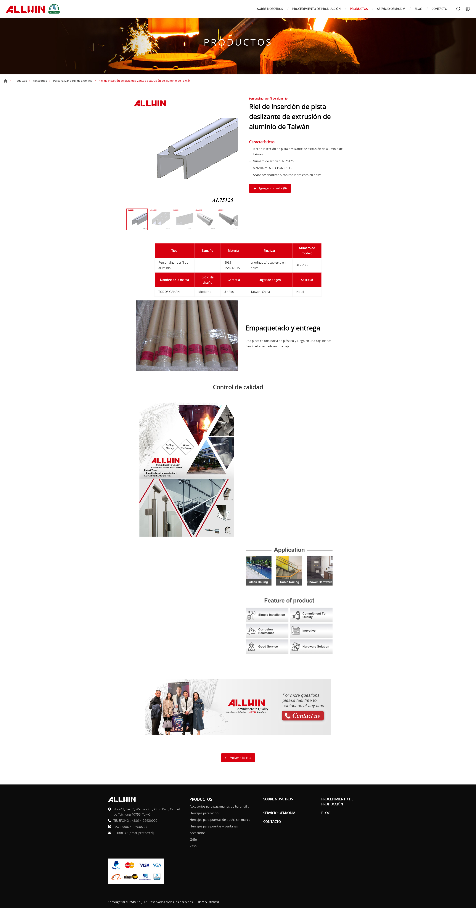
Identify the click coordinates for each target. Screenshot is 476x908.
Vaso (193, 846)
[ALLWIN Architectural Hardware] (33, 9)
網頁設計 (214, 902)
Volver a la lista (240, 758)
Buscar (458, 9)
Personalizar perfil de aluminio (72, 80)
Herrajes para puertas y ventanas (214, 826)
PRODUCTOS (359, 9)
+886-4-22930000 (144, 820)
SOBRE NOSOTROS (270, 9)
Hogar (5, 81)
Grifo (193, 839)
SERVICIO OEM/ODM (391, 9)
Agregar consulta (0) (272, 188)
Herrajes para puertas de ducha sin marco (220, 819)
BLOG (418, 9)
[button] (235, 220)
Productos (20, 80)
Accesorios (40, 80)
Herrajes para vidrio (204, 813)
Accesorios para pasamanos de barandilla (219, 806)
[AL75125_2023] (182, 151)
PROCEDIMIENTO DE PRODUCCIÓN (316, 9)
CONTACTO (439, 9)
